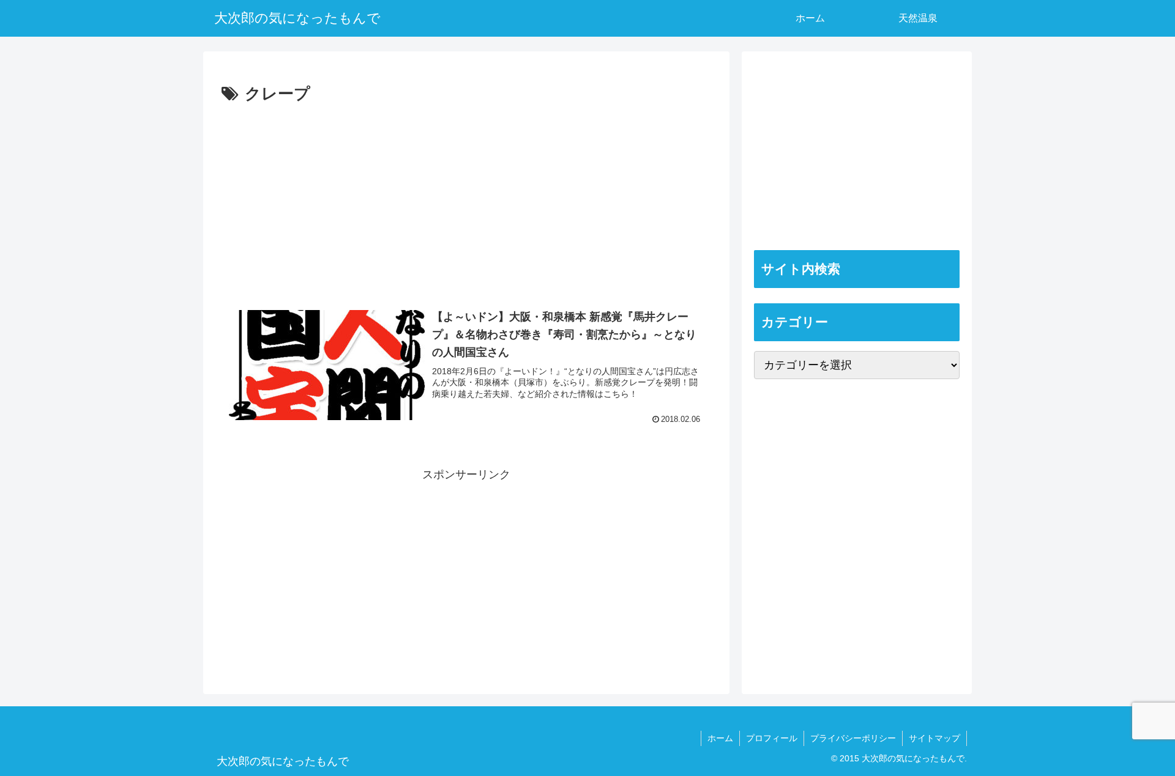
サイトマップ (934, 738)
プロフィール (771, 738)
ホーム (720, 738)
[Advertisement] (466, 200)
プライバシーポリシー (853, 738)
